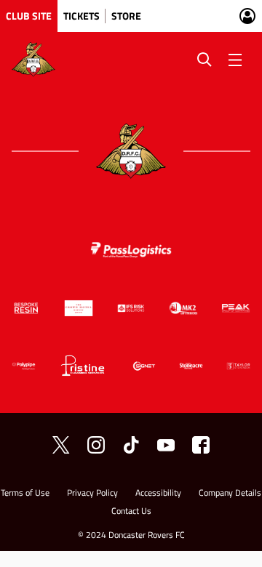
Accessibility (158, 493)
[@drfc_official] (61, 445)
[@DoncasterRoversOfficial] (166, 445)
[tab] (28, 16)
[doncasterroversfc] (201, 445)
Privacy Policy (92, 493)
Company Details (230, 493)
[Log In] (247, 16)
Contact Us (131, 512)
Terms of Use (25, 493)
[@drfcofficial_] (131, 445)
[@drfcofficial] (96, 445)
